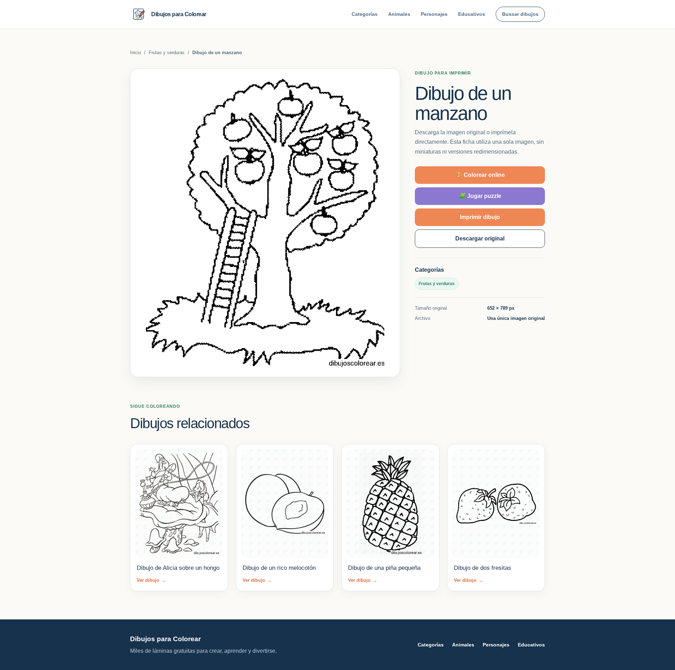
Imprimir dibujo (480, 217)
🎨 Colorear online (480, 175)
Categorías (365, 14)
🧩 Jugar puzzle (480, 196)
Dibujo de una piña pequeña (384, 568)
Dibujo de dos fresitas (482, 568)
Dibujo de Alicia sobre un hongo (178, 568)
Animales (399, 14)
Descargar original (479, 238)
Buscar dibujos (520, 14)
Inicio (135, 52)
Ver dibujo (151, 580)
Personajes (434, 14)
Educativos (471, 14)
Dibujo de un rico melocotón (279, 568)
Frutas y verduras (167, 52)
